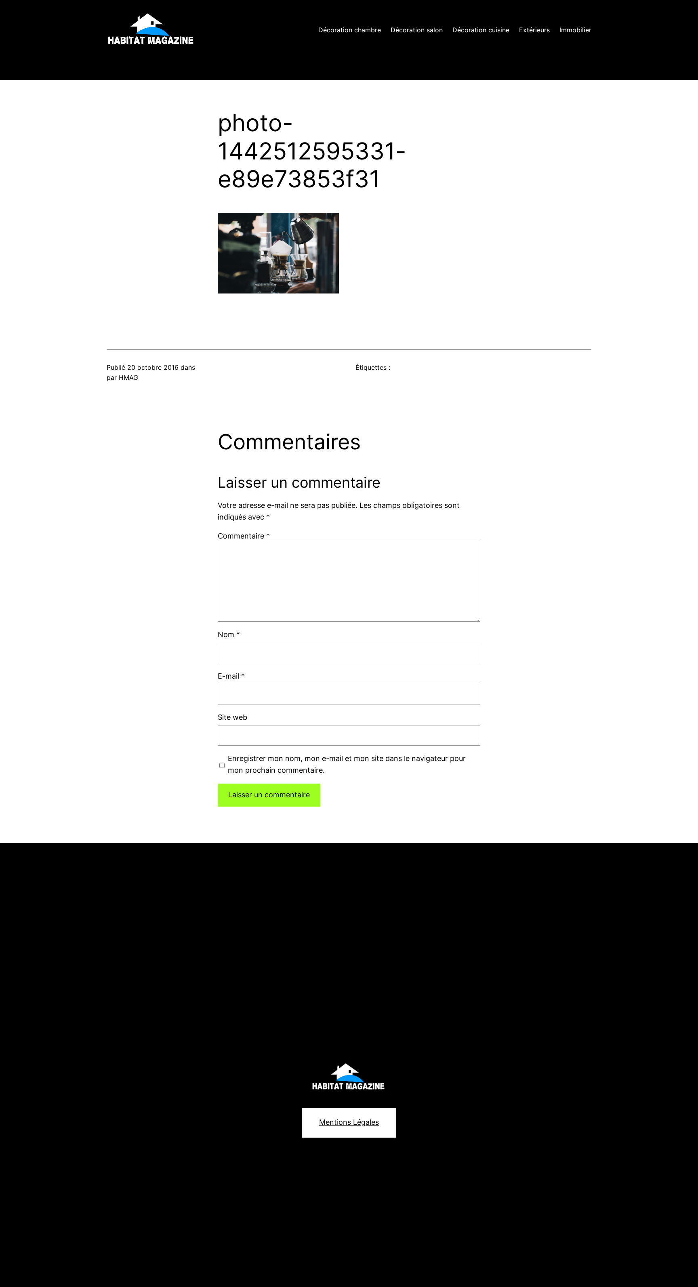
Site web (232, 717)
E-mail (231, 676)
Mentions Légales (349, 1122)
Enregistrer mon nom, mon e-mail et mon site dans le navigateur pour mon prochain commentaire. (347, 764)
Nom (229, 634)
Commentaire (244, 536)
